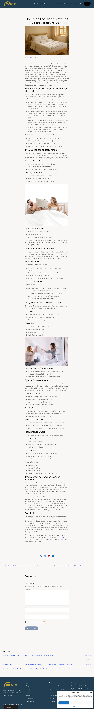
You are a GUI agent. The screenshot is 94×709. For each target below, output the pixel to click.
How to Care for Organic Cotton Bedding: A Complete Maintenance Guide (28, 655)
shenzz (30, 57)
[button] (91, 692)
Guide (35, 57)
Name (26, 607)
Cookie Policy (74, 706)
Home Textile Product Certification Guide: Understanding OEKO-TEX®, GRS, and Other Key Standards (37, 664)
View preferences (86, 703)
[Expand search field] (87, 4)
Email (26, 614)
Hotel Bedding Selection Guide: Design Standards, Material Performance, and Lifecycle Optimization (37, 669)
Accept (63, 703)
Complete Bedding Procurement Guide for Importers (21, 660)
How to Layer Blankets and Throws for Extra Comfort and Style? (23, 566)
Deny (75, 703)
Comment (27, 589)
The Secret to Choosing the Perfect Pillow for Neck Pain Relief (71, 566)
